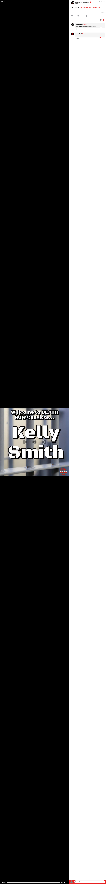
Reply (78, 38)
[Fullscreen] (67, 882)
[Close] (3, 1)
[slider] (33, 882)
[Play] (2, 882)
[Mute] (64, 882)
